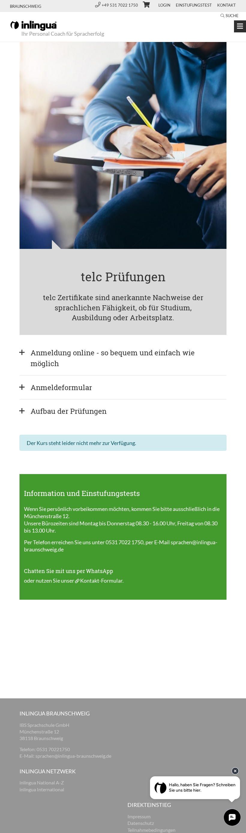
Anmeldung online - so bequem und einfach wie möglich (113, 358)
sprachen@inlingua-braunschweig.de (73, 756)
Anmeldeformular (61, 387)
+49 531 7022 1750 (120, 5)
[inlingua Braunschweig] (33, 25)
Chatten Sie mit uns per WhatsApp (68, 571)
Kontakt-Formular (101, 580)
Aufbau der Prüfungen (68, 411)
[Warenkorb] (144, 5)
